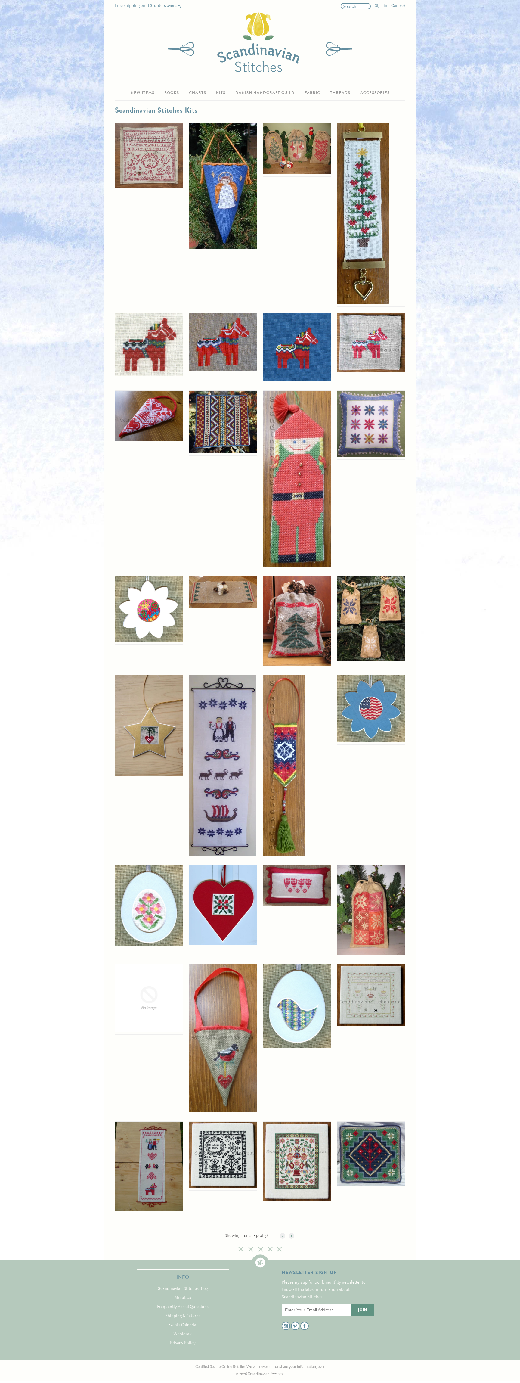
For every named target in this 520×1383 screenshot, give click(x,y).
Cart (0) (398, 6)
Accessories (375, 92)
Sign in (381, 6)
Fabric (312, 92)
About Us (183, 1298)
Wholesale (183, 1334)
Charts (197, 92)
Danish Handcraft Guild (265, 92)
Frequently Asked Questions (183, 1307)
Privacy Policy (183, 1343)
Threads (340, 92)
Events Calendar (183, 1325)
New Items (142, 92)
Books (171, 92)
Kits (220, 92)
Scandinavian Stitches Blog (183, 1289)
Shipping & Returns (182, 1316)
